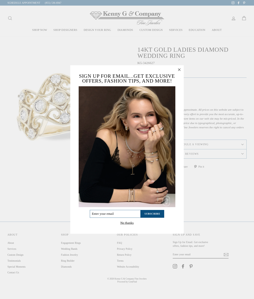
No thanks (127, 223)
